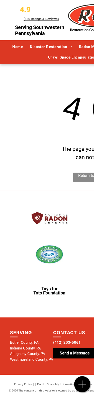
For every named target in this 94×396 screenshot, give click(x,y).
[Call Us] (82, 386)
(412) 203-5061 (67, 342)
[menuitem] (17, 47)
